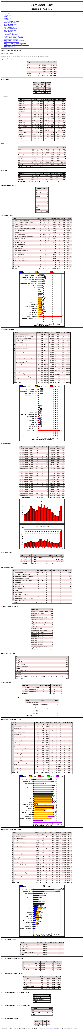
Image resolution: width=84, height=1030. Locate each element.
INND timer (7, 16)
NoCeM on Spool (8, 33)
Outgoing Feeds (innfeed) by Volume (13, 37)
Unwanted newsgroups (10, 30)
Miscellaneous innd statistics (11, 34)
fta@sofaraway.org (51, 1028)
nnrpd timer (7, 19)
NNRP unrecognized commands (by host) (15, 43)
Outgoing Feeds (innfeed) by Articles (13, 36)
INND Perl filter (8, 31)
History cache (7, 15)
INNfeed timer (7, 18)
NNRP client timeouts (9, 46)
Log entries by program (10, 13)
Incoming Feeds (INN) (10, 22)
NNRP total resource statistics (11, 42)
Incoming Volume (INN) (10, 24)
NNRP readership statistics (11, 39)
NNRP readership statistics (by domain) (14, 40)
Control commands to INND (11, 21)
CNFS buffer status (9, 27)
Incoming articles (8, 25)
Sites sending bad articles (10, 28)
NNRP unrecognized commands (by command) (16, 45)
